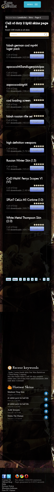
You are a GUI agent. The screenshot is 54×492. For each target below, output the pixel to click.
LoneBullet (22, 18)
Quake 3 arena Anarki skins (18, 372)
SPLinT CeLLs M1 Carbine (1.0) (24, 200)
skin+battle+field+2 (18, 377)
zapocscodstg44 (16, 84)
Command (20, 381)
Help (4, 484)
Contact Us (6, 480)
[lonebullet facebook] (4, 478)
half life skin (31, 377)
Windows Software (9, 488)
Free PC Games (8, 490)
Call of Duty (11, 55)
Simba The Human (15, 416)
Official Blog (7, 482)
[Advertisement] (29, 133)
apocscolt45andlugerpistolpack (26, 66)
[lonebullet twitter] (9, 478)
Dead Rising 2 (14, 374)
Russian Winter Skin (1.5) (21, 160)
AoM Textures (14, 410)
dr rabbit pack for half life (18, 398)
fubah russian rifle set (19, 116)
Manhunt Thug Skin (16, 392)
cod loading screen (18, 100)
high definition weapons (21, 142)
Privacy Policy (8, 486)
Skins (31, 18)
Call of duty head (23, 379)
